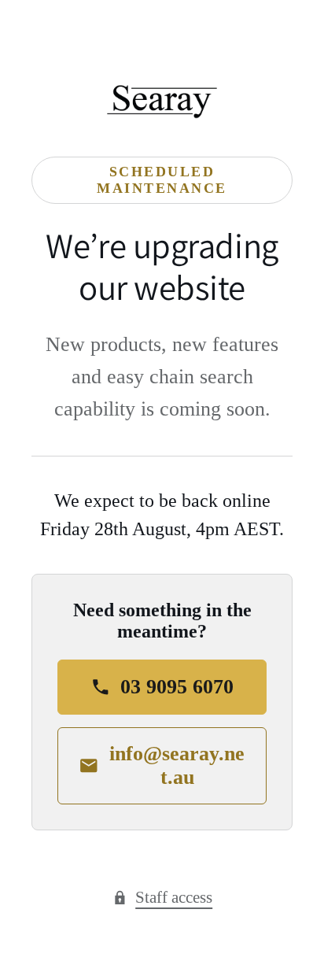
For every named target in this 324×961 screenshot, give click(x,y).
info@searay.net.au (177, 765)
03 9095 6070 (177, 686)
